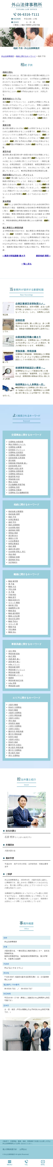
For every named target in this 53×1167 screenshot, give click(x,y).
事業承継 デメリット (16, 670)
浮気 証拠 (12, 589)
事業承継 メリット (15, 675)
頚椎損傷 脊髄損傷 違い (17, 463)
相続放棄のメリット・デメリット (18, 175)
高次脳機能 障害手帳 (16, 485)
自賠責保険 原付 (14, 466)
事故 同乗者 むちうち (17, 444)
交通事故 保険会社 (15, 474)
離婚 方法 (12, 587)
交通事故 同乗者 (14, 490)
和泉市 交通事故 (14, 707)
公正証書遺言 (13, 541)
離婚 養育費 (13, 581)
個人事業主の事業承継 (13, 228)
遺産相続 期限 (14, 530)
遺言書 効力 (13, 536)
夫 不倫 (11, 592)
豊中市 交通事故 (14, 750)
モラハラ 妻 (13, 624)
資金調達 (7, 201)
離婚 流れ (12, 632)
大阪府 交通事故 (14, 713)
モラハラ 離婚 (14, 603)
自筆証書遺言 (13, 519)
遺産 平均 (12, 522)
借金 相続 (12, 554)
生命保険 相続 (14, 528)
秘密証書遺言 (13, 544)
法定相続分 (12, 562)
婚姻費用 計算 (14, 608)
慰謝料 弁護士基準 (15, 468)
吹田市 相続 (13, 737)
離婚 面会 (12, 611)
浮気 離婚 (12, 629)
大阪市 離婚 (13, 705)
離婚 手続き (13, 621)
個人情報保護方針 (10, 1149)
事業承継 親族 (14, 654)
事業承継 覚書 (14, 672)
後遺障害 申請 (14, 476)
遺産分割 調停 (14, 549)
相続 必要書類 (14, 525)
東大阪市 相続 (14, 753)
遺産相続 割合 (14, 560)
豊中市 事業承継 (14, 734)
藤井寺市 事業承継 (15, 731)
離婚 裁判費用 (14, 613)
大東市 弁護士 (14, 729)
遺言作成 (7, 151)
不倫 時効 (12, 595)
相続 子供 (12, 517)
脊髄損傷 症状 (14, 479)
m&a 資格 (12, 683)
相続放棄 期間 (14, 514)
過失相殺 (12, 460)
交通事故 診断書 (14, 447)
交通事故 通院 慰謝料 (17, 455)
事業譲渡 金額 (14, 686)
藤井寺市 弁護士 (14, 745)
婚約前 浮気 (13, 605)
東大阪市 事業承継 (15, 747)
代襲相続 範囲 (14, 557)
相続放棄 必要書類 (15, 511)
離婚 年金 (12, 627)
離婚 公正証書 (14, 616)
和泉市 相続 (13, 742)
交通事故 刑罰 (14, 487)
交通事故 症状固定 (15, 452)
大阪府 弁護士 (14, 739)
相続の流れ (8, 72)
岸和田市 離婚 (14, 723)
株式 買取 (12, 656)
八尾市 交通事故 (14, 726)
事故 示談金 (13, 482)
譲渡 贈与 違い (14, 662)
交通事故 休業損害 (15, 442)
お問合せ (23, 1149)
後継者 (11, 678)
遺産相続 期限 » (43, 256)
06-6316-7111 (28, 14)
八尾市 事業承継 (14, 715)
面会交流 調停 (14, 619)
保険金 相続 (13, 533)
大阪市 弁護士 (14, 718)
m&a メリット (14, 664)
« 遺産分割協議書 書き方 (14, 256)
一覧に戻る (26, 264)
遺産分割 (7, 125)
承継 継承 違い (14, 659)
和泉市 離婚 (13, 710)
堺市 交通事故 (14, 755)
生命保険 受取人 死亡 (17, 552)
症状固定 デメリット (16, 450)
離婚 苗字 (12, 597)
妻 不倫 (11, 584)
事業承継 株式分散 (15, 680)
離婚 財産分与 (14, 600)
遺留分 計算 (13, 538)
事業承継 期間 (14, 667)
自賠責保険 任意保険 (16, 458)
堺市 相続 (12, 721)
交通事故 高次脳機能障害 (18, 493)
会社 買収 (12, 651)
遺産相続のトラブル (12, 99)
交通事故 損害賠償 (15, 471)
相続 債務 (12, 546)
